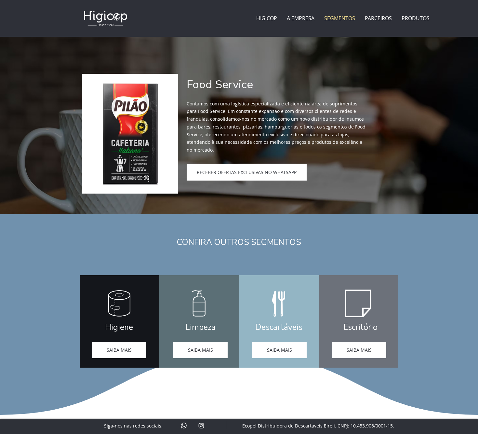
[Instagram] (201, 425)
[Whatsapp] (183, 425)
